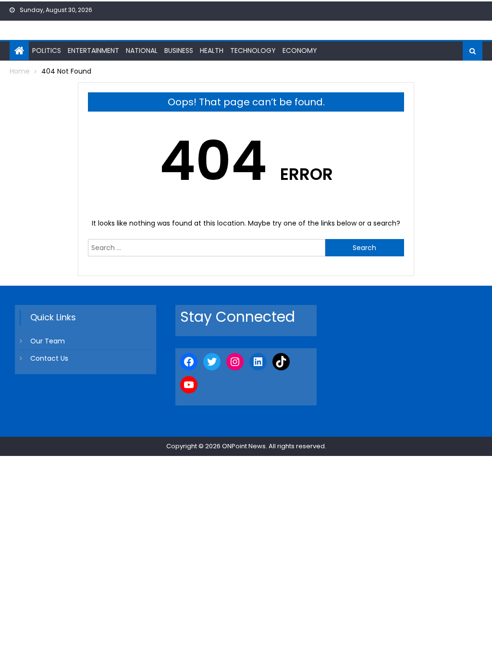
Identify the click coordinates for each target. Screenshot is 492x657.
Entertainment (93, 50)
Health (211, 50)
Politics (46, 50)
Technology (253, 50)
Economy (300, 50)
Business (178, 50)
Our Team (47, 341)
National (142, 50)
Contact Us (49, 358)
